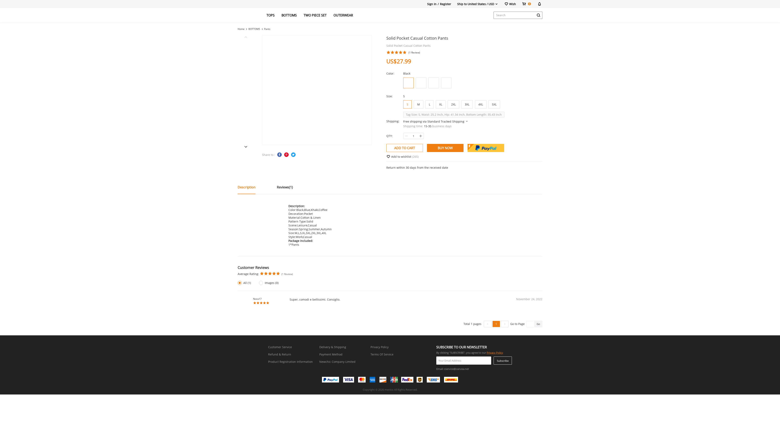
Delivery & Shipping (332, 347)
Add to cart (404, 148)
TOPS (270, 15)
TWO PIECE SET (315, 15)
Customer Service (280, 347)
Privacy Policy (379, 347)
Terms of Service (381, 354)
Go (538, 324)
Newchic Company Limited (337, 362)
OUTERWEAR (343, 15)
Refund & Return (279, 354)
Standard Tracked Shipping (446, 121)
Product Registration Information (290, 362)
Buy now (445, 148)
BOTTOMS (289, 15)
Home (241, 29)
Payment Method (330, 354)
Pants (267, 29)
